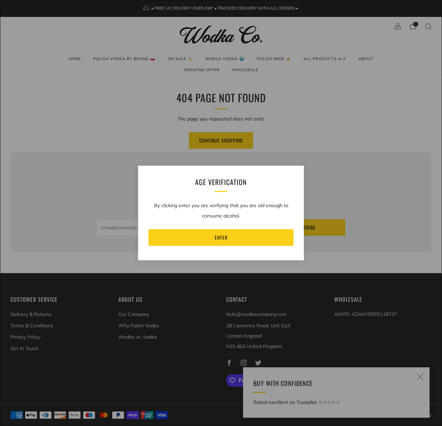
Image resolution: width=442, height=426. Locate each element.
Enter (221, 237)
